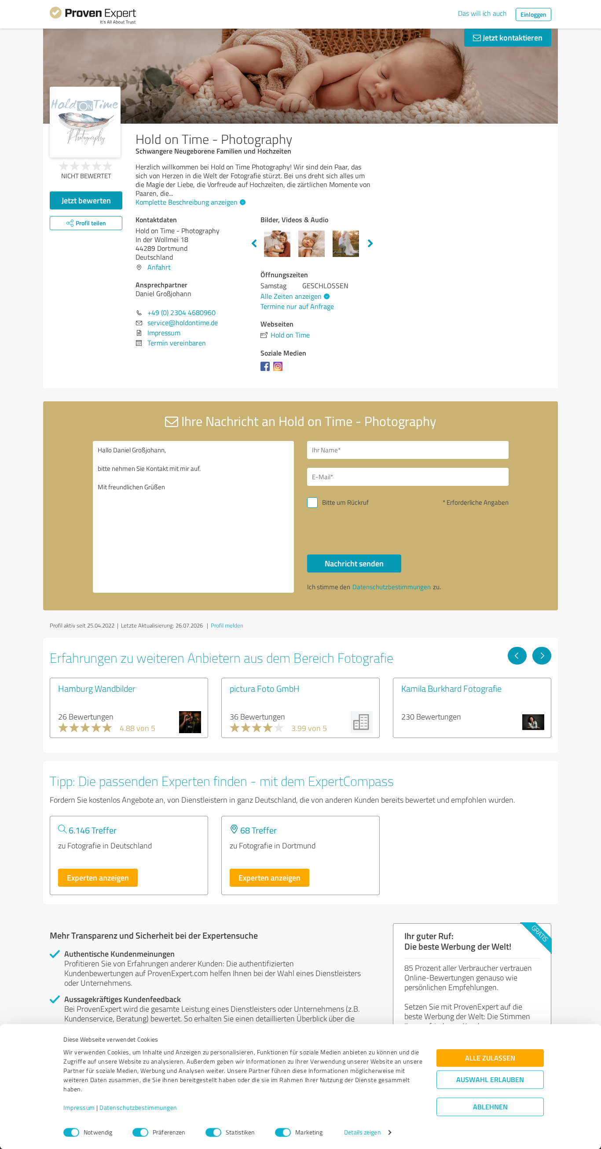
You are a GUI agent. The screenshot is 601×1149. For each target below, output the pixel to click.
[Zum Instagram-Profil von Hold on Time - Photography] (279, 370)
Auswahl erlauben (490, 1080)
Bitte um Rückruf (345, 502)
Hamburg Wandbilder (97, 688)
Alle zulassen (490, 1058)
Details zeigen (362, 1132)
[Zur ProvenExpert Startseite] (93, 17)
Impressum (79, 1108)
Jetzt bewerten (86, 200)
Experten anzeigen (98, 877)
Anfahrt (159, 267)
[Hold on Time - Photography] (85, 122)
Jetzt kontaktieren (511, 37)
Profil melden (227, 625)
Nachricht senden (354, 563)
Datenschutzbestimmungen (138, 1108)
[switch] (140, 1132)
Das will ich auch (482, 13)
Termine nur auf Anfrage (297, 306)
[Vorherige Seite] (517, 655)
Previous (253, 243)
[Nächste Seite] (541, 655)
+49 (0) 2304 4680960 (181, 312)
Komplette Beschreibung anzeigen (187, 202)
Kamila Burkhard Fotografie (451, 688)
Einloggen (533, 14)
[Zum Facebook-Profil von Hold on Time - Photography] (266, 370)
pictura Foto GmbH (265, 688)
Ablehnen (490, 1107)
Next (370, 243)
